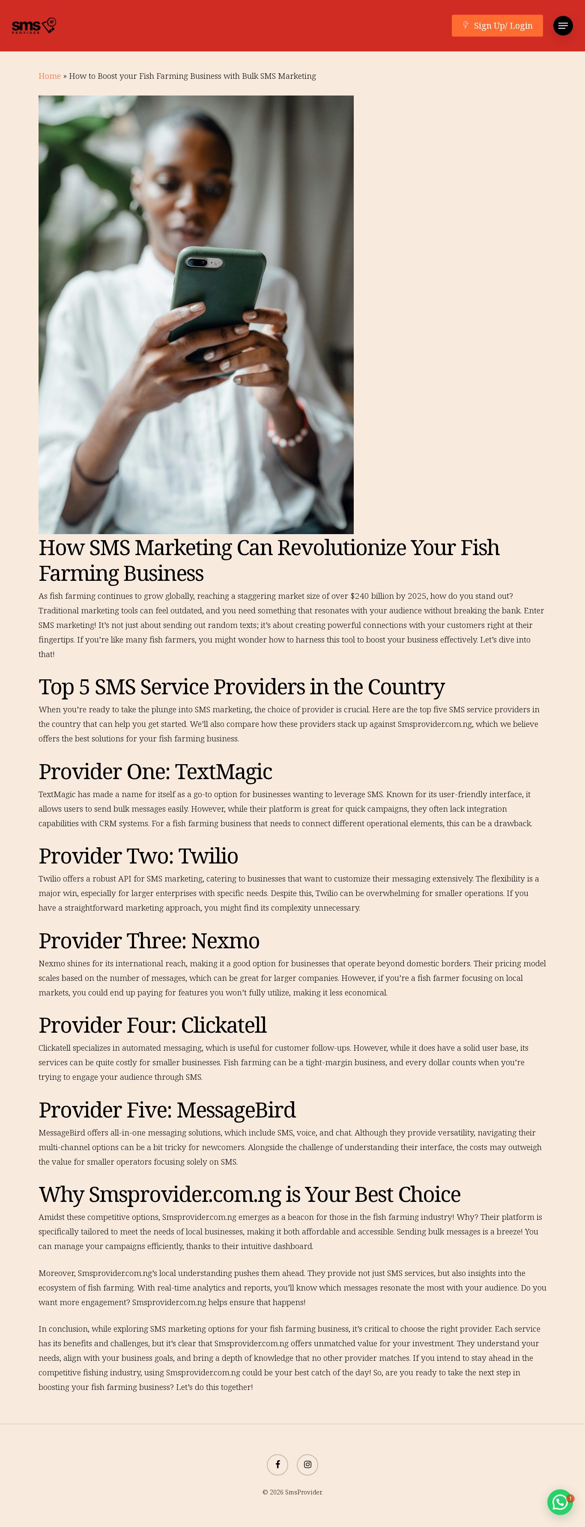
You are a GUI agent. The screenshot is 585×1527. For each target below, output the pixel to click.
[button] (563, 25)
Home (50, 75)
